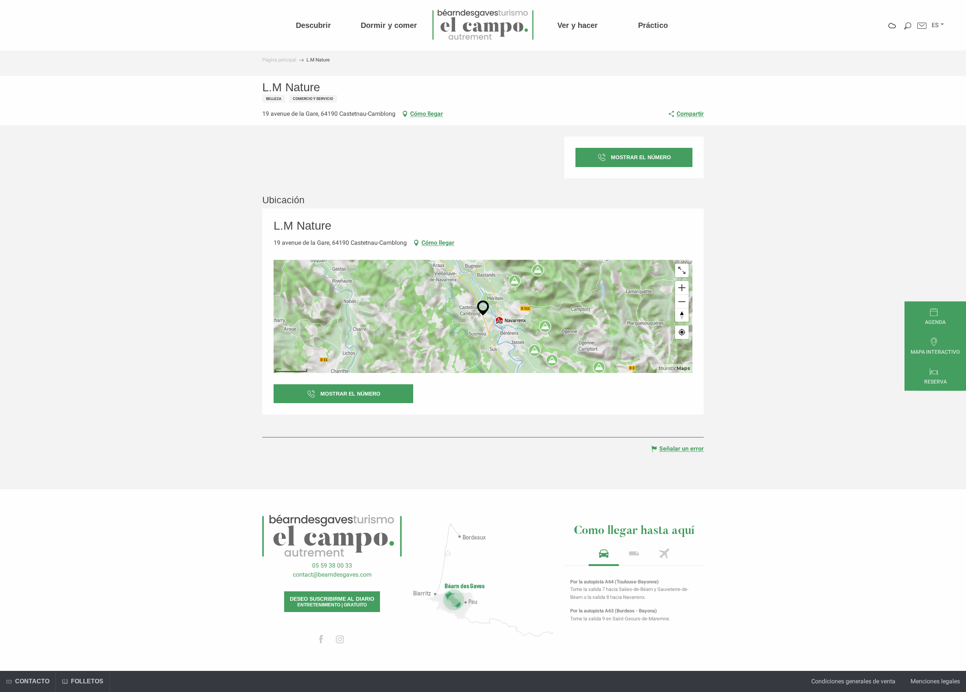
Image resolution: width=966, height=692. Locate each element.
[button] (935, 25)
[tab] (604, 556)
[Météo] (892, 31)
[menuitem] (313, 25)
